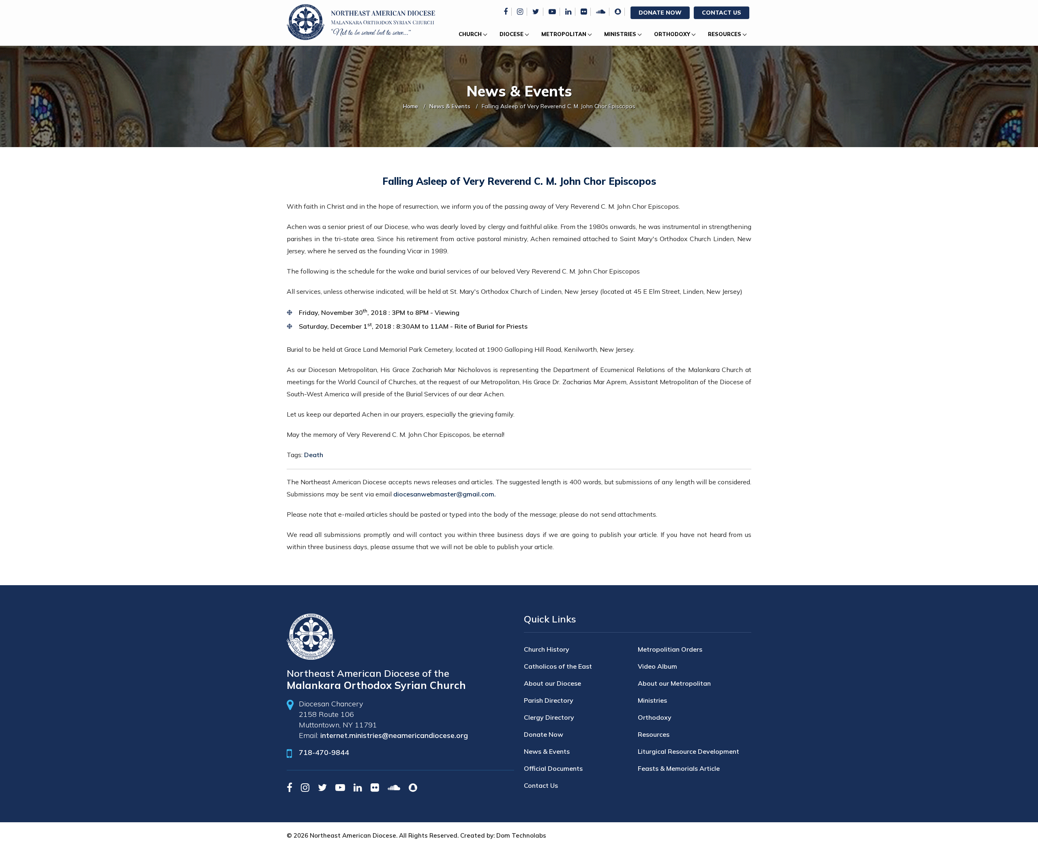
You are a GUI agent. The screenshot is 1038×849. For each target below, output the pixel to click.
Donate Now (660, 12)
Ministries (620, 34)
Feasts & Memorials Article (679, 768)
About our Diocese (552, 683)
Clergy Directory (549, 717)
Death (313, 455)
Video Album (657, 666)
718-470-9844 (324, 752)
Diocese (511, 34)
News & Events (449, 106)
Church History (546, 649)
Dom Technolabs (521, 835)
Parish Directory (548, 700)
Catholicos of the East (558, 666)
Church (470, 34)
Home (410, 106)
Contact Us (721, 12)
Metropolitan (563, 34)
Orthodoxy (672, 34)
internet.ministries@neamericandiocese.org (394, 735)
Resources (724, 34)
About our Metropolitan (674, 683)
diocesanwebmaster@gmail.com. (444, 494)
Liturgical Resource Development (688, 751)
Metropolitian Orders (670, 649)
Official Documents (553, 768)
